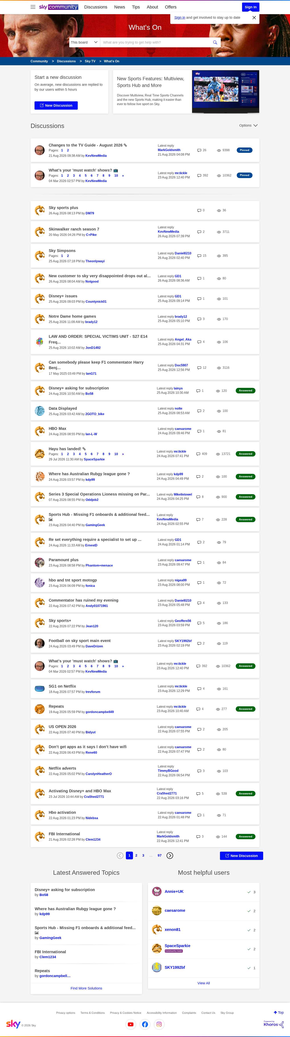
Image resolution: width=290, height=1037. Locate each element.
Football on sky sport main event (80, 640)
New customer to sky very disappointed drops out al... (100, 276)
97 (160, 855)
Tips (136, 7)
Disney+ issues (63, 296)
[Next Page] (170, 856)
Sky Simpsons (62, 250)
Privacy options (65, 1012)
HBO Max (57, 428)
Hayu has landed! (65, 449)
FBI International (64, 834)
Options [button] (245, 125)
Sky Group (227, 1012)
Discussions (95, 7)
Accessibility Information (162, 1012)
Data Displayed (63, 408)
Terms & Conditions (92, 1012)
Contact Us (208, 1012)
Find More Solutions (86, 988)
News (119, 7)
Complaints (189, 1012)
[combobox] (154, 42)
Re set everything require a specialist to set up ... (95, 539)
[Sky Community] (58, 7)
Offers (171, 7)
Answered (245, 390)
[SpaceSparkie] (172, 953)
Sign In (251, 7)
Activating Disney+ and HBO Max (80, 791)
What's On (145, 27)
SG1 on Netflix (62, 686)
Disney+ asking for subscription (79, 388)
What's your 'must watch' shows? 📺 (83, 170)
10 (116, 175)
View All (203, 983)
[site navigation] (33, 7)
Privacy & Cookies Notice (125, 1012)
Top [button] (281, 1013)
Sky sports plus (63, 207)
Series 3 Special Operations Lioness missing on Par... (99, 494)
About (152, 7)
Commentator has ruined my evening (83, 600)
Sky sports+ (60, 620)
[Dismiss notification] (254, 18)
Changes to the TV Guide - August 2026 (86, 145)
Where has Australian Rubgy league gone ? (89, 474)
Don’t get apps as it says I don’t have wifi (88, 747)
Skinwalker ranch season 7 (74, 229)
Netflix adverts (62, 768)
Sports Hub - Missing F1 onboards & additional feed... (99, 514)
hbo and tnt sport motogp (73, 580)
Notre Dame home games (72, 316)
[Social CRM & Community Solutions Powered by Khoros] (274, 1024)
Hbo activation (62, 812)
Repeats (56, 706)
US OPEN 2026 (62, 726)
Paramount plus (64, 560)
